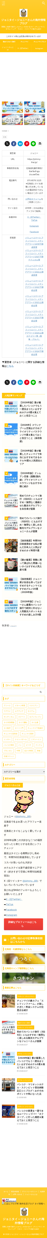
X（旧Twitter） (23, 48)
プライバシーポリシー (29, 1192)
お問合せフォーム (33, 199)
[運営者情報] (20, 143)
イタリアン (33, 705)
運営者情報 (15, 1192)
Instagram (39, 48)
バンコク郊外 (9, 745)
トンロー (7, 739)
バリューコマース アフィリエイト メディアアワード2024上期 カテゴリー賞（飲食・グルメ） (34, 332)
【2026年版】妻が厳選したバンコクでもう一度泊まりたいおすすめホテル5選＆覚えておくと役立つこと (31, 409)
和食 (38, 751)
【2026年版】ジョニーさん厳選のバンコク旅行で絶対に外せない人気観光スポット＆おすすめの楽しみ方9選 (31, 608)
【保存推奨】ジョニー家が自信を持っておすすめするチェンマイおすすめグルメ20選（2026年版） (31, 585)
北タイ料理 (28, 751)
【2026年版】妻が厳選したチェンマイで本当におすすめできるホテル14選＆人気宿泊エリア (31, 457)
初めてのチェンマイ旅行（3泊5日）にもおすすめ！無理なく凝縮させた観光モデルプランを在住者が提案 (31, 502)
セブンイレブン (35, 717)
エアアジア (19, 711)
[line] (33, 143)
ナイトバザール (21, 739)
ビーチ (28, 745)
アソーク (7, 705)
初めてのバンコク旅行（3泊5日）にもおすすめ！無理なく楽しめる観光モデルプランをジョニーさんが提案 (31, 525)
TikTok (34, 220)
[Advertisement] (23, 75)
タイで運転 (23, 722)
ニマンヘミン (36, 739)
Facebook (34, 232)
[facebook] (13, 143)
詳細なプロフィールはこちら (22, 924)
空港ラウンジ (9, 756)
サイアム (31, 711)
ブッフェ (38, 745)
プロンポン (8, 751)
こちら (10, 366)
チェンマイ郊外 (28, 734)
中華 (18, 751)
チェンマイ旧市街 (10, 734)
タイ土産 (34, 722)
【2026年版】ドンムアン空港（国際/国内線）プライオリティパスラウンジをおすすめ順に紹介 (31, 480)
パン (20, 745)
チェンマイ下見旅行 (35, 728)
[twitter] (7, 143)
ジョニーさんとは (8, 48)
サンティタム (9, 717)
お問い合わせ (17, 1194)
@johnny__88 (23, 816)
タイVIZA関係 (9, 722)
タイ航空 (7, 728)
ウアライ (7, 711)
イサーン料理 (20, 705)
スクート (21, 717)
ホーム (6, 1192)
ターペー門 (19, 728)
